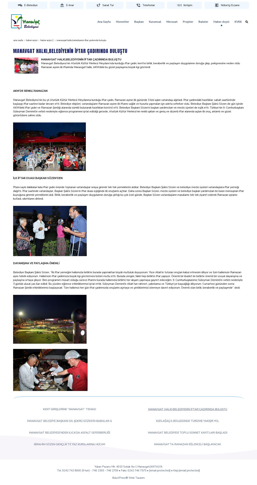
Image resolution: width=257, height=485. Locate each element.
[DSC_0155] (50, 231)
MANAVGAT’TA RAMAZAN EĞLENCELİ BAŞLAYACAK (187, 444)
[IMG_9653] (50, 319)
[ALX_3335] (49, 146)
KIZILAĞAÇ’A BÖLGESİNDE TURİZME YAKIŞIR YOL (187, 421)
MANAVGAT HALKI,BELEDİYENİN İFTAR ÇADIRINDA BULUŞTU (187, 409)
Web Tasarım (137, 478)
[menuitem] (104, 21)
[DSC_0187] (50, 369)
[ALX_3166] (26, 65)
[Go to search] (246, 22)
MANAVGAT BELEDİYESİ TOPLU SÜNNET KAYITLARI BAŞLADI (187, 432)
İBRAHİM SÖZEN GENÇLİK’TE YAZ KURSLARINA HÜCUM (69, 444)
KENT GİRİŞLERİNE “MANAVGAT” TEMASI (69, 409)
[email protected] (159, 470)
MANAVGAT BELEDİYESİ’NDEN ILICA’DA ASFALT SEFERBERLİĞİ (69, 432)
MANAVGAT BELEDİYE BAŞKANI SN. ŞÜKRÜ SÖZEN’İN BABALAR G (69, 421)
